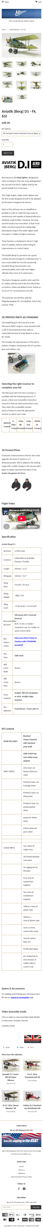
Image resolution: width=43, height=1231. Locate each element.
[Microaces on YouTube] (24, 1189)
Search (21, 1166)
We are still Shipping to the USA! (21, 1130)
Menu (6, 2)
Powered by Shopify (32, 1226)
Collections (21, 1173)
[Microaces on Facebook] (19, 1189)
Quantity (5, 140)
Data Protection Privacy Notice (21, 1177)
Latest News (21, 1126)
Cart (39, 2)
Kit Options (6, 129)
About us (21, 1170)
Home (4, 30)
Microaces (20, 1226)
